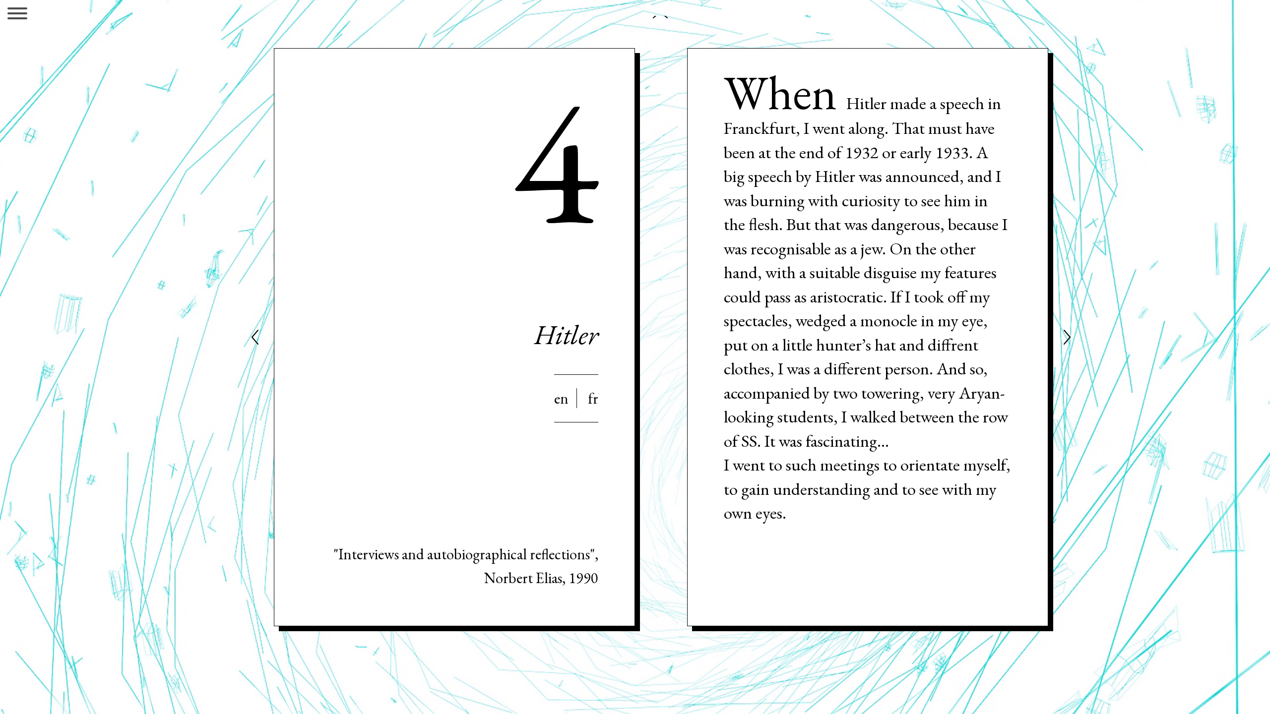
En (561, 398)
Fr (593, 398)
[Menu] (17, 15)
